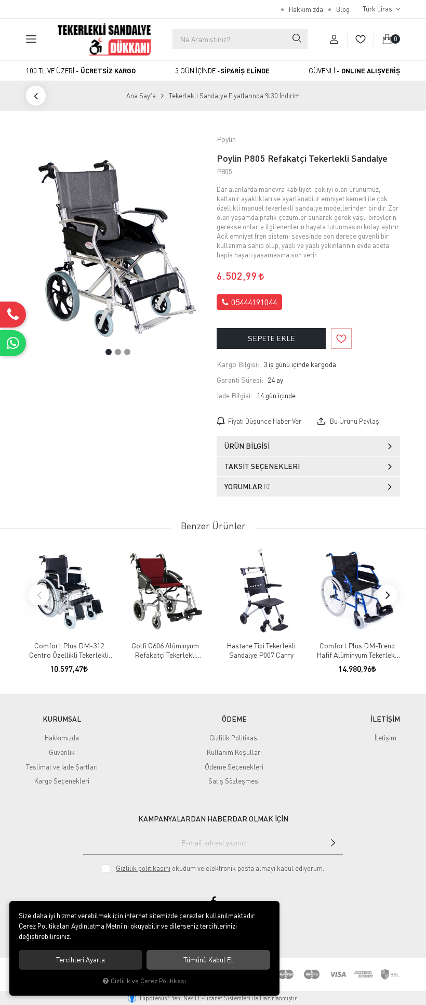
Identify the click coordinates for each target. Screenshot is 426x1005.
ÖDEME (234, 719)
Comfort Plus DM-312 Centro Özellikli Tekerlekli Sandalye (69, 650)
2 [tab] (118, 352)
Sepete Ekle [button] (271, 338)
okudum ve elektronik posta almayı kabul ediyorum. (220, 868)
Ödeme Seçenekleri (234, 767)
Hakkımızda (306, 9)
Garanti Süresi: (240, 379)
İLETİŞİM (385, 719)
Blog (343, 9)
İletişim (385, 738)
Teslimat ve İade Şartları (62, 767)
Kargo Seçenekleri (61, 781)
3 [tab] (127, 352)
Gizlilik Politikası (234, 738)
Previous (39, 594)
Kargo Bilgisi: (238, 364)
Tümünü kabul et (208, 960)
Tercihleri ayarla (80, 960)
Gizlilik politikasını (143, 868)
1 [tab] (108, 352)
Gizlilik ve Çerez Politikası (148, 981)
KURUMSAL (62, 719)
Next (387, 594)
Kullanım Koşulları (234, 752)
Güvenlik (62, 752)
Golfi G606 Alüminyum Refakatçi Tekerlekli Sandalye (165, 650)
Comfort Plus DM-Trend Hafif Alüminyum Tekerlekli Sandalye (357, 650)
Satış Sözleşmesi (234, 781)
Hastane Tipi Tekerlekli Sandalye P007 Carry (261, 650)
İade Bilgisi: (234, 395)
